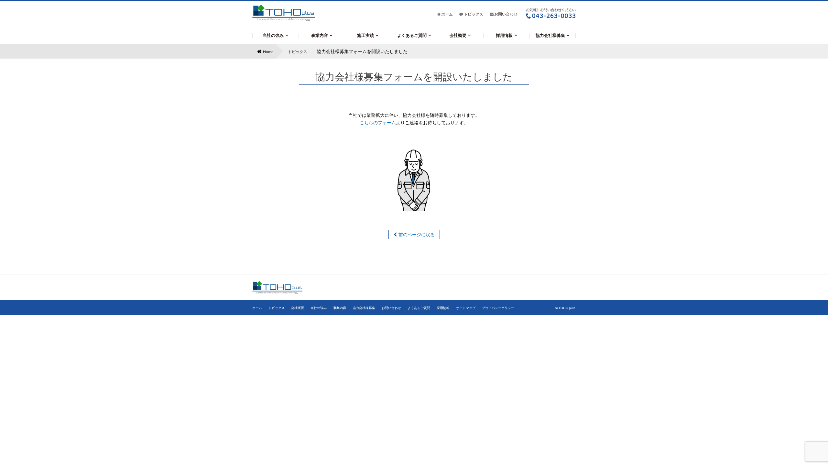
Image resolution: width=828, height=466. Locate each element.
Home (268, 51)
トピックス (473, 14)
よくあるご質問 (412, 35)
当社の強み (273, 35)
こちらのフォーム (378, 122)
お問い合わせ (506, 14)
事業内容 (319, 35)
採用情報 (504, 35)
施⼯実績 (365, 35)
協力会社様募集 (550, 35)
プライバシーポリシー (498, 308)
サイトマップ (465, 308)
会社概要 (458, 35)
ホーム (447, 14)
